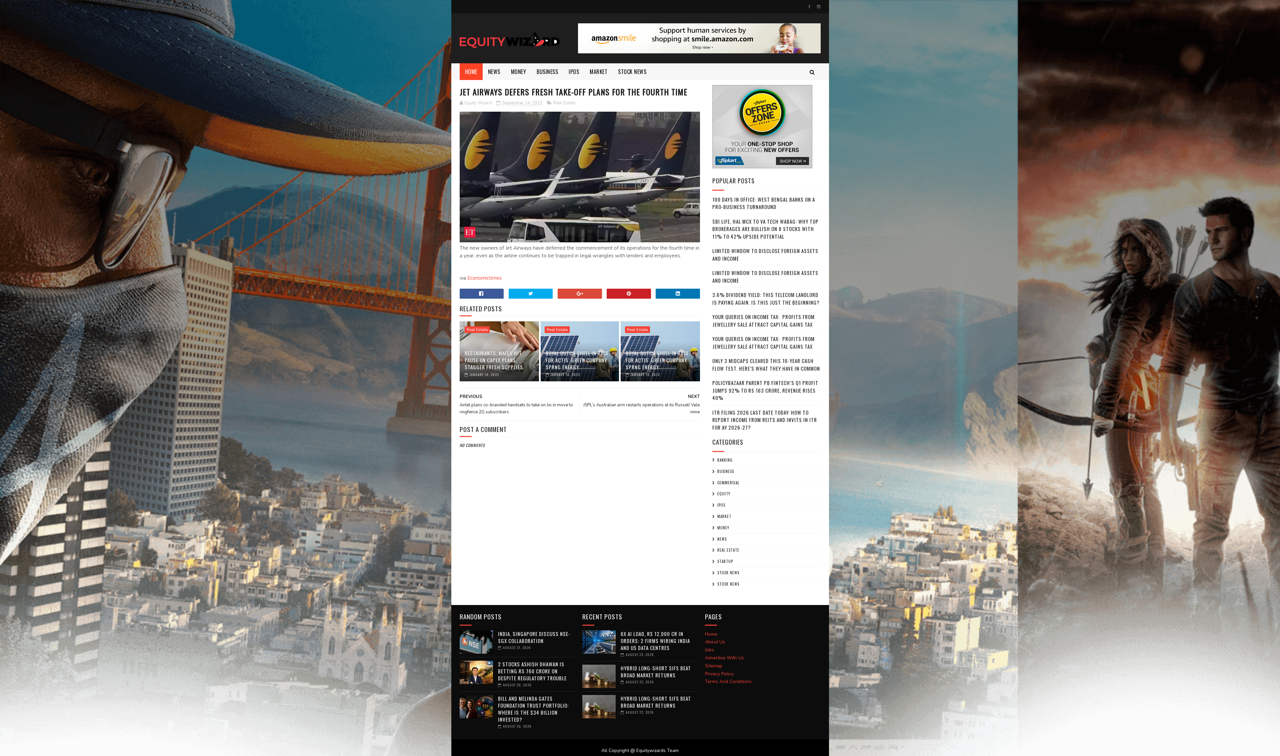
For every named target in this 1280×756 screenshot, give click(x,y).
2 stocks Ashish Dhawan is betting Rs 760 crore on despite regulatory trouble (532, 671)
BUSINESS (547, 72)
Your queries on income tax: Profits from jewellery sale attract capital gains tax (763, 320)
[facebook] (809, 6)
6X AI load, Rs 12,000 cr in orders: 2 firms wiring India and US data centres (655, 640)
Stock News (632, 72)
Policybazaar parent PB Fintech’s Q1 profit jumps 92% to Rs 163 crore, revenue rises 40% (765, 390)
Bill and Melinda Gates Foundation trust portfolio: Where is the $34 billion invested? (533, 709)
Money (518, 72)
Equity (723, 493)
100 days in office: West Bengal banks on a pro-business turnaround (763, 203)
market (598, 72)
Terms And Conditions (728, 681)
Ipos (574, 72)
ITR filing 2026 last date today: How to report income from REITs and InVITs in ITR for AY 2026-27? (764, 420)
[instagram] (819, 6)
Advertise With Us (724, 658)
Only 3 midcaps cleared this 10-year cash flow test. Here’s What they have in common (766, 364)
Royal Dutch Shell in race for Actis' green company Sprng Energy (577, 360)
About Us (715, 642)
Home (471, 72)
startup (725, 561)
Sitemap (713, 666)
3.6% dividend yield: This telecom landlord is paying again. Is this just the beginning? (766, 298)
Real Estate (564, 103)
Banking (725, 460)
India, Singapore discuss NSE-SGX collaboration (534, 637)
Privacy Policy (719, 674)
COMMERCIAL (728, 482)
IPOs (721, 505)
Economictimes (484, 278)
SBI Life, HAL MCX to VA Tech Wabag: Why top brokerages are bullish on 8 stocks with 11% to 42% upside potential (765, 229)
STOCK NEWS (728, 584)
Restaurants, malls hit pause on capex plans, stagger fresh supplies (494, 360)
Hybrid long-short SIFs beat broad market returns (656, 671)
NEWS (494, 72)
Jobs (709, 650)
